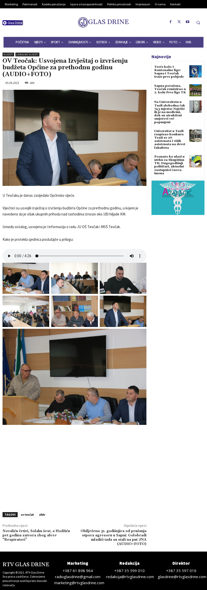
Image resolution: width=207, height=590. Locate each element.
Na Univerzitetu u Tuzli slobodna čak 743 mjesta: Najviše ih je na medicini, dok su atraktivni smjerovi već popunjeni (169, 112)
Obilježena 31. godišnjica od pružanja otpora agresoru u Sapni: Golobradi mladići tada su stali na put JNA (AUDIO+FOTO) (113, 537)
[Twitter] (179, 22)
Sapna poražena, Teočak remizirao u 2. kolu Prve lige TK (170, 89)
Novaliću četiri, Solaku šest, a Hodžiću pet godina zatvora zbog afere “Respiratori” (36, 535)
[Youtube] (188, 22)
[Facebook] (171, 22)
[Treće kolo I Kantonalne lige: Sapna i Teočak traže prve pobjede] (195, 71)
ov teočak (27, 514)
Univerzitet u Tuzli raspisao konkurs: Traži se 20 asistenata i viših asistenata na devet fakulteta (169, 139)
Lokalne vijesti (27, 54)
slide (42, 514)
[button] (198, 22)
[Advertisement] (74, 466)
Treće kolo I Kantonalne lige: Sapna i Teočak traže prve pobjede (169, 72)
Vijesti (8, 54)
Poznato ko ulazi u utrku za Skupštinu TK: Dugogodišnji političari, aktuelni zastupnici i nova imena (169, 165)
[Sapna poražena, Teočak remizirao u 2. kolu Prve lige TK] (195, 90)
